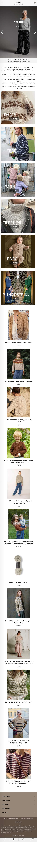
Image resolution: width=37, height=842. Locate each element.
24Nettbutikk (21, 835)
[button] (35, 32)
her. (20, 81)
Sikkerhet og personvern (26, 818)
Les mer (25, 831)
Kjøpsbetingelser (13, 818)
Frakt (5, 818)
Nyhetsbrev (18, 822)
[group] (18, 32)
